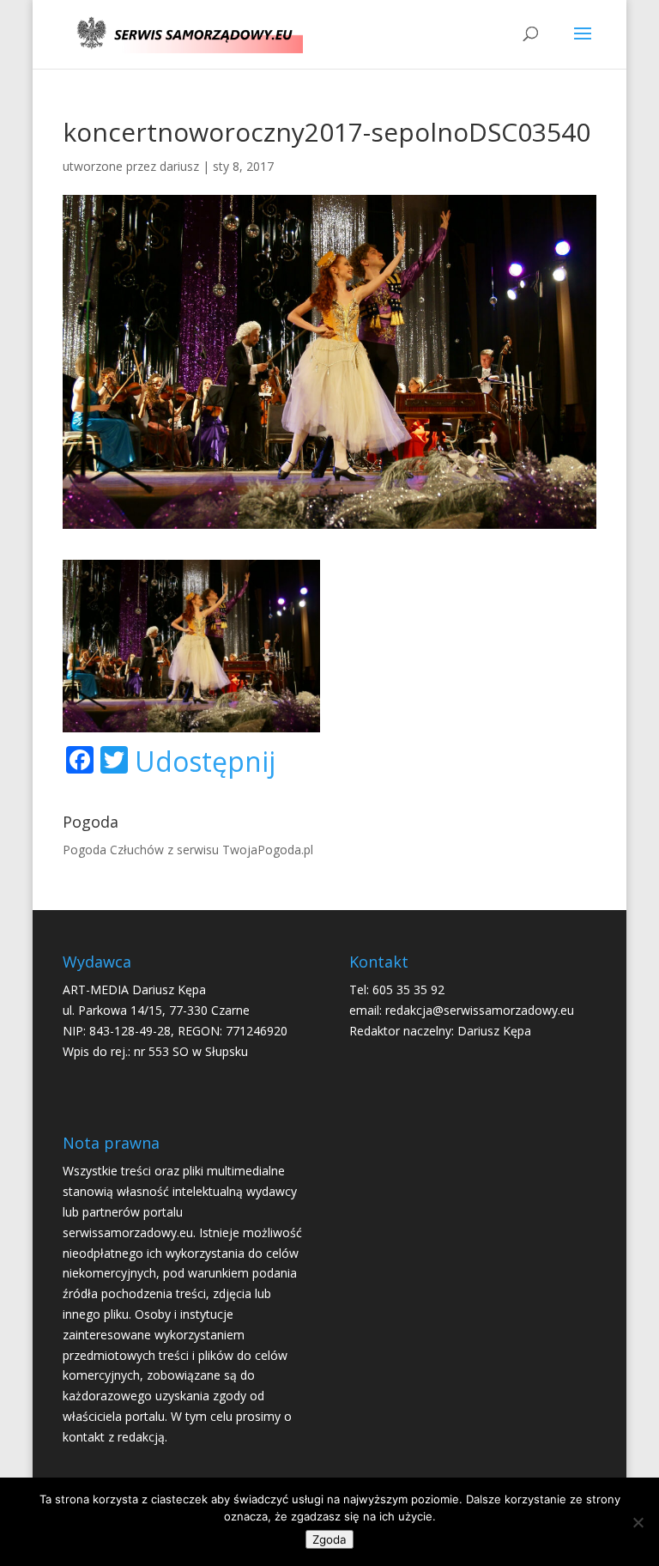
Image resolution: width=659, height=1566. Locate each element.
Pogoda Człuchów (113, 849)
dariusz (179, 166)
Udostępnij (205, 761)
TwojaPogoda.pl (267, 849)
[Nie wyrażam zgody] (637, 1522)
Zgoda (329, 1539)
